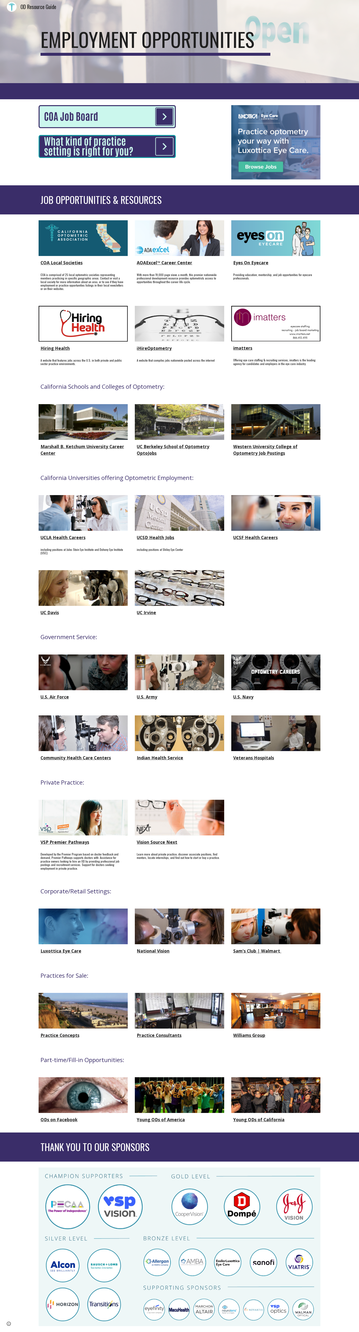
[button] (8, 1323)
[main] (155, 41)
